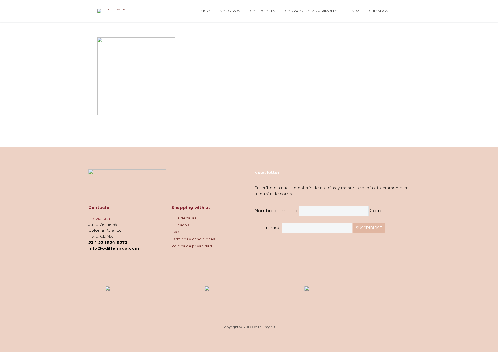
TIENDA (353, 11)
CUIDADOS (378, 11)
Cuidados (180, 225)
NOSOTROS (230, 11)
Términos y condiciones (193, 239)
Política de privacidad (191, 246)
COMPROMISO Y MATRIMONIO (311, 11)
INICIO (205, 11)
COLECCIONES (262, 11)
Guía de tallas (183, 218)
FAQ (175, 232)
